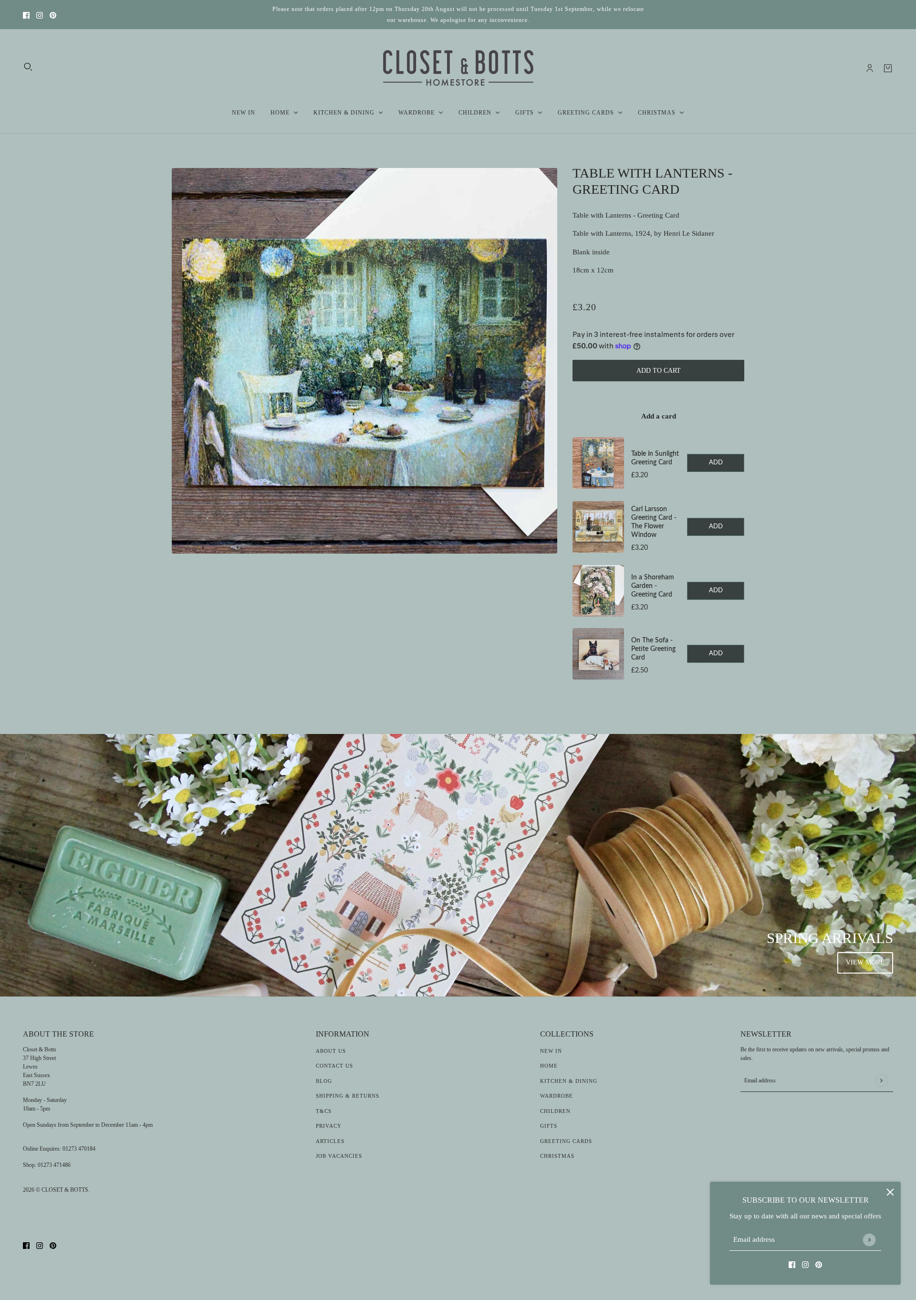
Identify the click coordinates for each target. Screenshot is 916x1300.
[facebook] (26, 14)
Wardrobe (556, 1096)
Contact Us (334, 1066)
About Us (331, 1051)
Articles (330, 1141)
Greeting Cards (566, 1141)
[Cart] (888, 68)
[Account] (869, 68)
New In (551, 1051)
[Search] (28, 67)
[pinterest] (53, 14)
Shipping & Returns (347, 1096)
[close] (890, 1192)
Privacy (329, 1126)
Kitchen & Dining (568, 1081)
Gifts (548, 1126)
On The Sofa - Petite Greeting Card (653, 649)
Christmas (557, 1156)
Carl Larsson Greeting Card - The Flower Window (654, 522)
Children (555, 1111)
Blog (324, 1081)
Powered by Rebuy (658, 693)
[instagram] (39, 14)
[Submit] (869, 1239)
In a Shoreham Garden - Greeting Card (652, 586)
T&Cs (324, 1111)
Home (549, 1066)
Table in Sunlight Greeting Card (655, 458)
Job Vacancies (339, 1156)
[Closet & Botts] (458, 68)
